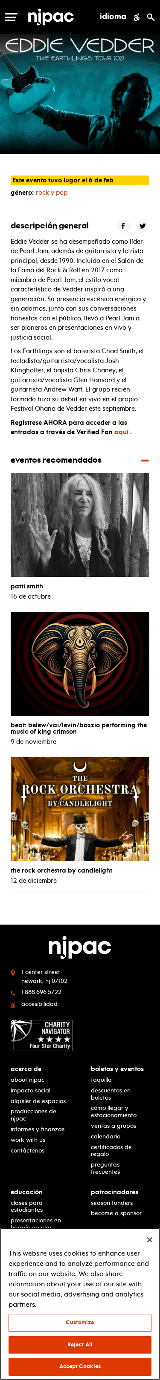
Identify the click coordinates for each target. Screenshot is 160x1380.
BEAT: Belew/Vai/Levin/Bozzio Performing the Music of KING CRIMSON (79, 728)
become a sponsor (116, 1213)
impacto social (30, 1090)
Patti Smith (27, 586)
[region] (80, 1304)
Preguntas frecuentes (105, 1168)
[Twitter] (143, 226)
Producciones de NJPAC (33, 1115)
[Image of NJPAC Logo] (54, 17)
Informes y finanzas (37, 1129)
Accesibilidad (39, 1004)
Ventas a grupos (113, 1125)
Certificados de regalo (111, 1151)
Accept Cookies (80, 1366)
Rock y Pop (51, 192)
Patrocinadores (114, 1192)
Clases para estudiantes (27, 1206)
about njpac (27, 1079)
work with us (28, 1140)
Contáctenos (27, 1150)
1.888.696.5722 (41, 992)
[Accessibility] (137, 17)
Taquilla (101, 1079)
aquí (121, 432)
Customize (80, 1322)
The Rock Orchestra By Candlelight (61, 870)
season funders (112, 1203)
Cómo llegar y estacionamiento (114, 1111)
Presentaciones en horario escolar (36, 1224)
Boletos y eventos (117, 1069)
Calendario (105, 1136)
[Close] (149, 1239)
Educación (27, 1192)
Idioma (113, 17)
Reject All (80, 1344)
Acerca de (26, 1069)
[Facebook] (123, 226)
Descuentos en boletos (111, 1094)
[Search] (151, 17)
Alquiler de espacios (38, 1101)
